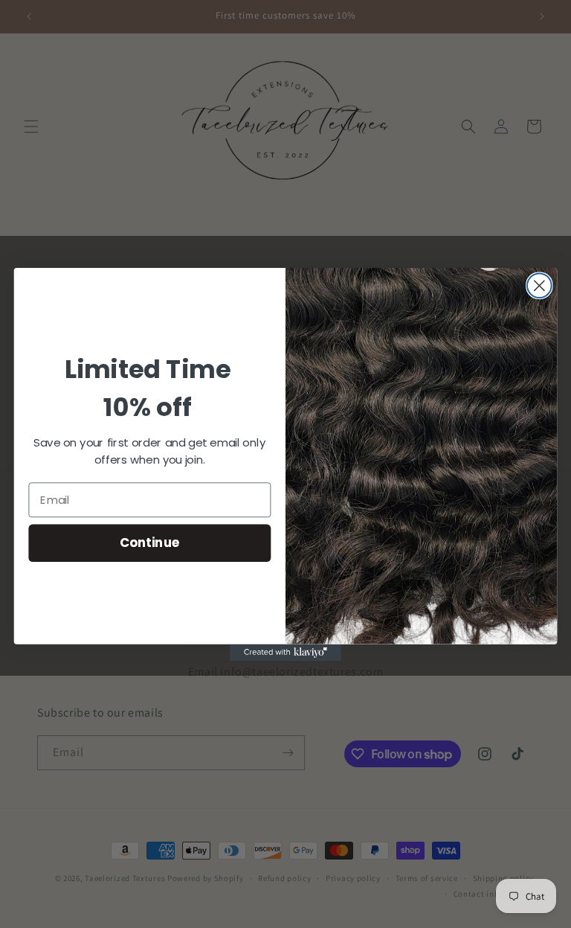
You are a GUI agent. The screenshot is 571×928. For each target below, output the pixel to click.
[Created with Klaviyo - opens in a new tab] (285, 652)
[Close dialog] (539, 285)
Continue (150, 542)
